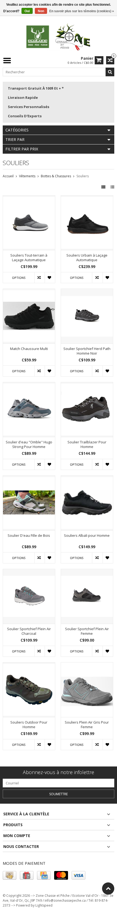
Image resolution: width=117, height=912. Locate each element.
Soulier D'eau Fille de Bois (29, 535)
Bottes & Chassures (56, 176)
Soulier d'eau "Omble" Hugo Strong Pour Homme (29, 444)
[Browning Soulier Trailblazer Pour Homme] (87, 385)
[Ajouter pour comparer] (39, 277)
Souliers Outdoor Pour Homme (28, 724)
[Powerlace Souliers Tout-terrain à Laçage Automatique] (29, 198)
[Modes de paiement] (9, 875)
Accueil (8, 176)
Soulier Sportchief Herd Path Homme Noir (86, 351)
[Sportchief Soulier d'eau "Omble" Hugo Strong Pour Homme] (29, 385)
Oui (27, 11)
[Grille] (103, 187)
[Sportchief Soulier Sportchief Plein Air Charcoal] (29, 572)
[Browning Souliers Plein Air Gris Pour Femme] (87, 665)
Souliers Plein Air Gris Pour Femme (87, 724)
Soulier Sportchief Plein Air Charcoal (29, 631)
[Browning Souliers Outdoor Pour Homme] (29, 665)
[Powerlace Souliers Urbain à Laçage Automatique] (87, 198)
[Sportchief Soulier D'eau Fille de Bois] (29, 478)
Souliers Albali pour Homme (87, 535)
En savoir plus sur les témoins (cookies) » (81, 11)
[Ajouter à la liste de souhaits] (50, 277)
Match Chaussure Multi (29, 348)
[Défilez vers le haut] (108, 888)
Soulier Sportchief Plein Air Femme (87, 631)
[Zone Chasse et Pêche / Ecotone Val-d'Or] (58, 36)
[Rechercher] (110, 72)
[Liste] (112, 187)
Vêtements (27, 176)
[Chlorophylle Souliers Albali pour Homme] (87, 478)
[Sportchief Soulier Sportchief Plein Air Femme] (87, 572)
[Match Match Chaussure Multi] (29, 291)
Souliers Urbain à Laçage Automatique (86, 257)
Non (41, 11)
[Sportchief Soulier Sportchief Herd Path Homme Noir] (87, 291)
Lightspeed (44, 905)
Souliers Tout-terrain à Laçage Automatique (28, 257)
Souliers (82, 176)
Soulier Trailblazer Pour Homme (86, 444)
